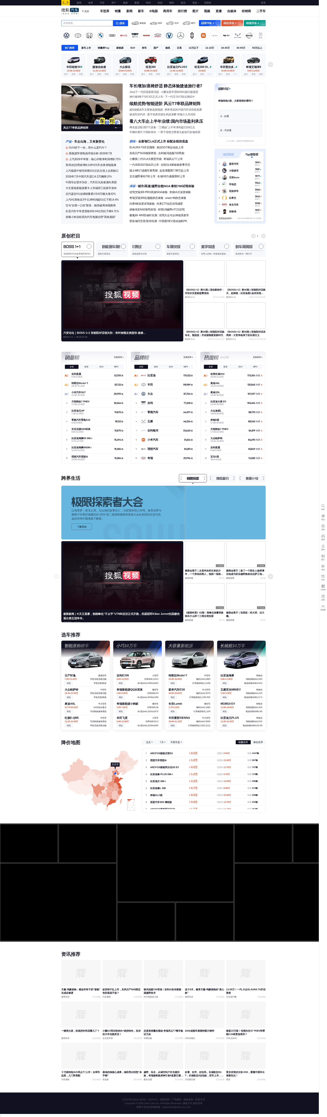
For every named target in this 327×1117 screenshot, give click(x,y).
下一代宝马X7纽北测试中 (180, 96)
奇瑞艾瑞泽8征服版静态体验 (146, 197)
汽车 (102, 2)
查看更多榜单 (225, 218)
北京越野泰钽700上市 (142, 176)
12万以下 (194, 47)
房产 (113, 2)
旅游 (125, 2)
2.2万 (194, 781)
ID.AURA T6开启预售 (142, 147)
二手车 (261, 11)
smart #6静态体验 (175, 197)
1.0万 (194, 760)
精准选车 (255, 23)
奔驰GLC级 (156, 795)
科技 (160, 2)
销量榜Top (103, 47)
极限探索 (193, 478)
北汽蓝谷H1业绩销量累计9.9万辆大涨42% (91, 193)
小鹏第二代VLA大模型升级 (145, 159)
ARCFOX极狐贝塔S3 (161, 753)
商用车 (167, 11)
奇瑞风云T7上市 (173, 159)
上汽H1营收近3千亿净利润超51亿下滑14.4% (92, 199)
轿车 (160, 23)
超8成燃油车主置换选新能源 (146, 109)
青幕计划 (252, 478)
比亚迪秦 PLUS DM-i (161, 774)
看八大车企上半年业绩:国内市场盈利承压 (166, 121)
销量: (253, 753)
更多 (194, 2)
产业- (69, 141)
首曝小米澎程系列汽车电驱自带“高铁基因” (91, 217)
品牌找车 (210, 23)
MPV (193, 23)
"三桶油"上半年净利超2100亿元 (176, 127)
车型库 (104, 11)
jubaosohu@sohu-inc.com (177, 1107)
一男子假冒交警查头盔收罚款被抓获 (179, 132)
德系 (167, 47)
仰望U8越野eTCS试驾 (171, 209)
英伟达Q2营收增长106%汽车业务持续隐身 (91, 164)
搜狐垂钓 (222, 478)
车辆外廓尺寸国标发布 (142, 132)
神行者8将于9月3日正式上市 (146, 96)
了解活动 (82, 526)
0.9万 (194, 802)
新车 (141, 11)
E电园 (154, 11)
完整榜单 (118, 357)
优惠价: (223, 753)
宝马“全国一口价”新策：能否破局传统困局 (91, 205)
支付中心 (153, 1099)
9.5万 (194, 795)
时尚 (148, 2)
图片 (195, 11)
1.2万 (194, 774)
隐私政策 (188, 1099)
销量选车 (232, 23)
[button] (270, 64)
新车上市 (86, 47)
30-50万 (241, 47)
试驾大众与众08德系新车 (174, 215)
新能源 (143, 23)
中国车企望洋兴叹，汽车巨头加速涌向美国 (91, 182)
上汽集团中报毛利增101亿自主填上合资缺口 (92, 170)
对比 (69, 683)
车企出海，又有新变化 (89, 141)
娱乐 (183, 2)
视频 (207, 11)
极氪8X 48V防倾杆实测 (143, 215)
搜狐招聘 (165, 1099)
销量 (118, 11)
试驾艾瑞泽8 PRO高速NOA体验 (148, 192)
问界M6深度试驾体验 (142, 203)
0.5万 (194, 753)
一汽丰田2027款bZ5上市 (144, 164)
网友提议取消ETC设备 (142, 127)
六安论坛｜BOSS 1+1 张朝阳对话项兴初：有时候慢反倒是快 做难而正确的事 (106, 332)
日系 (179, 47)
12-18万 (209, 47)
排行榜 (182, 11)
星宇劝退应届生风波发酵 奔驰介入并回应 (171, 114)
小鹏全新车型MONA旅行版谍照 (179, 92)
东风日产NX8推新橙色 (142, 153)
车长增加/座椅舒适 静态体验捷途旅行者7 (165, 86)
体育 (90, 2)
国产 (156, 47)
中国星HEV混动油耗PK (173, 221)
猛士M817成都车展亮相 (143, 170)
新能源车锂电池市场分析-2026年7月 (90, 153)
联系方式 (200, 1099)
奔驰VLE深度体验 (180, 192)
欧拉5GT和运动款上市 (170, 147)
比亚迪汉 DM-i (158, 781)
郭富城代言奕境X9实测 (143, 221)
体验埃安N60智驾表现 (142, 209)
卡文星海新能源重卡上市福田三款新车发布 (91, 188)
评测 (132, 186)
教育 (137, 2)
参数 (74, 74)
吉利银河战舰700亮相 (171, 153)
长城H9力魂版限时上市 (171, 176)
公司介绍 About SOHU (134, 1099)
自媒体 (231, 11)
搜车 (120, 23)
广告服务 (176, 1099)
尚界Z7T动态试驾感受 (170, 203)
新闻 (79, 2)
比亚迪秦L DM (158, 788)
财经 (171, 2)
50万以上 (257, 47)
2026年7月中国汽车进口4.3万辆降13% (89, 176)
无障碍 (207, 2)
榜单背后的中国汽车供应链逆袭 (183, 109)
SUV (176, 23)
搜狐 (65, 2)
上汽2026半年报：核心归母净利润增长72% (95, 159)
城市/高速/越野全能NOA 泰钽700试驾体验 (166, 186)
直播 (219, 11)
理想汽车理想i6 (158, 760)
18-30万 (225, 47)
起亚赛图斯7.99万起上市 (174, 170)
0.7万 (194, 788)
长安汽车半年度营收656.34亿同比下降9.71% (92, 211)
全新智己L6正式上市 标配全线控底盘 (163, 141)
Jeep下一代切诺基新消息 (144, 92)
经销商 (246, 11)
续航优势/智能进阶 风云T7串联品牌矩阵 (165, 103)
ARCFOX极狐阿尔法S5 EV (164, 767)
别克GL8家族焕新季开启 (175, 164)
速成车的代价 (137, 114)
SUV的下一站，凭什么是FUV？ (88, 147)
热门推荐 (69, 47)
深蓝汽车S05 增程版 (161, 802)
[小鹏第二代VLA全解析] (92, 103)
